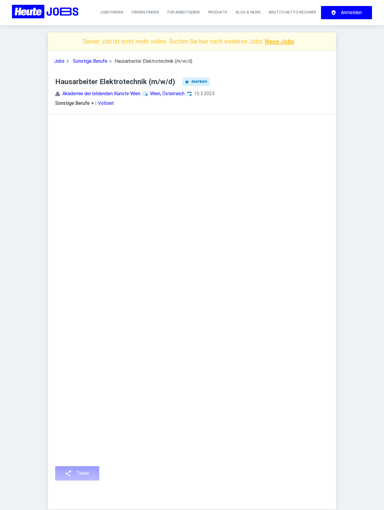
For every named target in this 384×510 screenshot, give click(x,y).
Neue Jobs (279, 41)
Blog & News (248, 12)
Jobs (59, 61)
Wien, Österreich (167, 93)
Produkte (217, 12)
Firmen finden (145, 12)
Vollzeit (106, 103)
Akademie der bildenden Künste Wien (101, 93)
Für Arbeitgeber (183, 12)
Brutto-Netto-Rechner (292, 12)
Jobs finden (111, 12)
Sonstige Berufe (90, 61)
